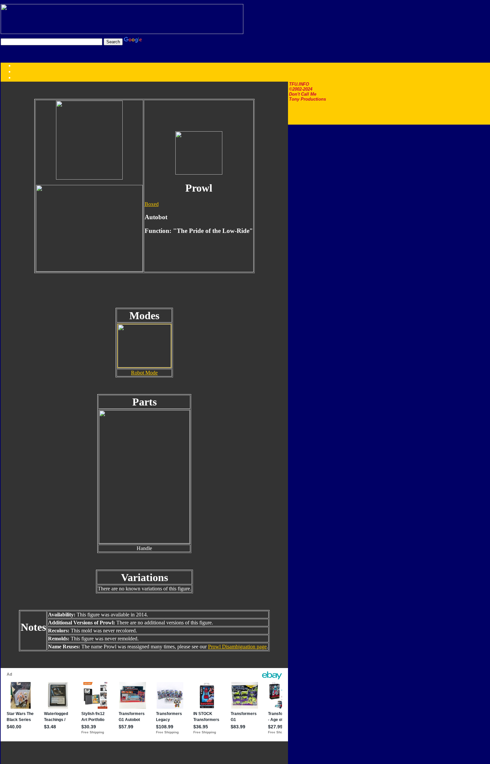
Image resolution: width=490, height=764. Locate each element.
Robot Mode (144, 373)
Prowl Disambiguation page (237, 646)
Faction (34, 77)
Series (20, 77)
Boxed (152, 204)
